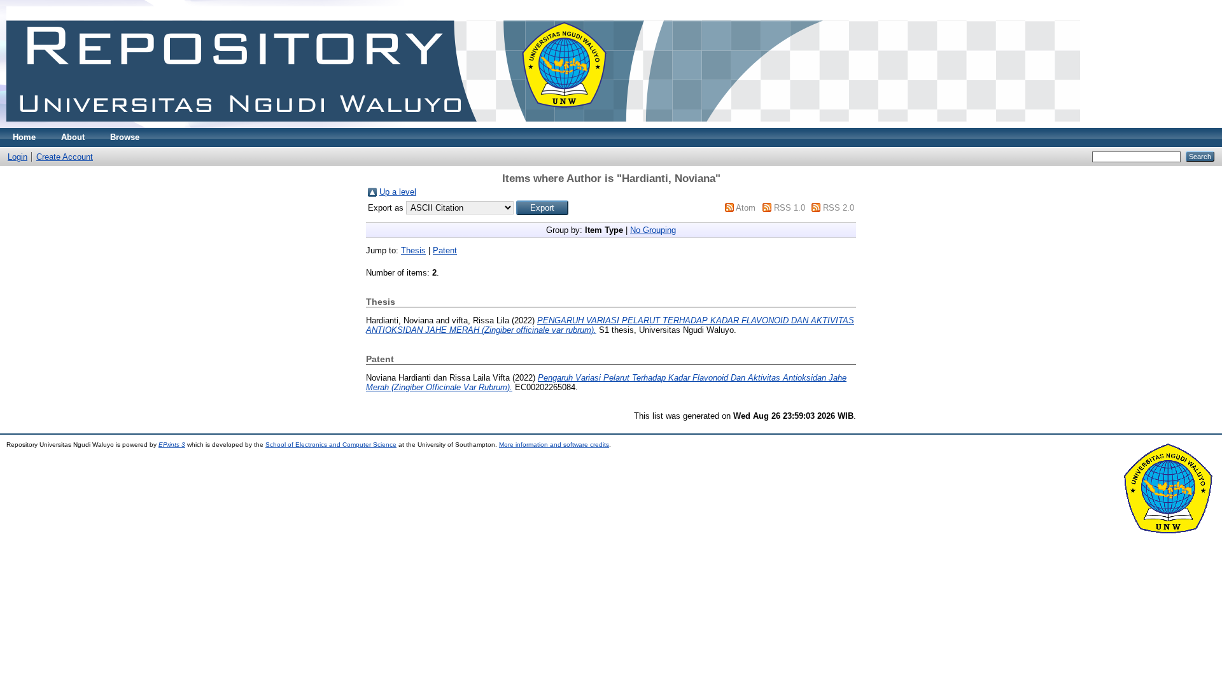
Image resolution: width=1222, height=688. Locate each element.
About (73, 137)
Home (24, 137)
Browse (124, 137)
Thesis (413, 250)
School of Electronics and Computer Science (331, 444)
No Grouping (653, 230)
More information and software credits (554, 444)
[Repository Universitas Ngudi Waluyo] (543, 125)
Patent (445, 250)
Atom (745, 208)
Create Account (64, 157)
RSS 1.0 (789, 208)
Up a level (397, 192)
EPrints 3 (171, 444)
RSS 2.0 (838, 208)
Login (17, 157)
